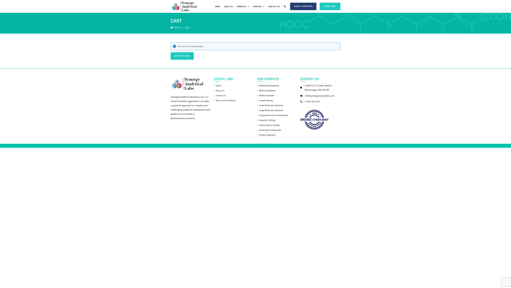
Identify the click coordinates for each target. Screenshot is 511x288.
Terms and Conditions (226, 100)
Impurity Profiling (267, 120)
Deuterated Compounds (270, 130)
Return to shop (182, 56)
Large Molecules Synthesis (271, 110)
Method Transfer (266, 95)
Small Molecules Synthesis (271, 105)
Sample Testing (266, 100)
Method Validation (267, 90)
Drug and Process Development (273, 115)
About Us (228, 6)
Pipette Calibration (267, 135)
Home (217, 6)
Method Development (269, 85)
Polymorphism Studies (269, 125)
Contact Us (274, 6)
